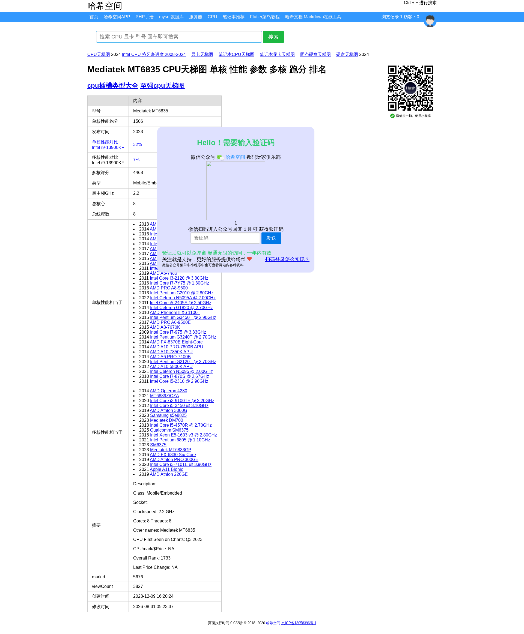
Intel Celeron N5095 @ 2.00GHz (181, 371)
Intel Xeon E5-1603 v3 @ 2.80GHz (183, 435)
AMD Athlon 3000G (168, 410)
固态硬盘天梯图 (315, 54)
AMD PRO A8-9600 (169, 288)
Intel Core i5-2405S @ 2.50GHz (180, 302)
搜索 (273, 37)
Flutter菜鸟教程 (265, 16)
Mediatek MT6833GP (170, 449)
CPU (212, 16)
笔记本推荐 (234, 16)
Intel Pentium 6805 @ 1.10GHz (180, 440)
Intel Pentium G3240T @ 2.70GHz (183, 337)
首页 (94, 16)
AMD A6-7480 (163, 273)
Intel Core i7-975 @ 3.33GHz (178, 332)
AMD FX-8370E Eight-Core (176, 342)
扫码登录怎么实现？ (287, 259)
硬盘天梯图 (347, 54)
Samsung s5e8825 (168, 415)
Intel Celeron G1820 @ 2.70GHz (181, 307)
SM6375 (158, 444)
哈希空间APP (117, 16)
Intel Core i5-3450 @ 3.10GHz (179, 405)
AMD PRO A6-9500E (170, 322)
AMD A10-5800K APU (171, 366)
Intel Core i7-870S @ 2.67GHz (179, 376)
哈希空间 (273, 623)
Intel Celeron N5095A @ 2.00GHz (183, 297)
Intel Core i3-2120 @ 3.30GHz (179, 278)
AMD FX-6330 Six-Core (173, 454)
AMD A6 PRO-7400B (170, 356)
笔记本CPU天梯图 (236, 54)
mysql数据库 (171, 16)
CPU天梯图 (98, 54)
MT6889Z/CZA (164, 395)
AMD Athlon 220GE (169, 474)
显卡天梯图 (202, 54)
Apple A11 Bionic (166, 469)
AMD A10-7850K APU (171, 351)
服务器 (195, 16)
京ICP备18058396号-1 (298, 623)
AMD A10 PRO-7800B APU (176, 347)
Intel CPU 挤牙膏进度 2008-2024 (154, 54)
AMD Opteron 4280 (168, 390)
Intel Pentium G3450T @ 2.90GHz (183, 317)
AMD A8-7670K (165, 327)
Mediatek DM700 (166, 420)
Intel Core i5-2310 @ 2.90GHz (179, 381)
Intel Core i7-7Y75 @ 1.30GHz (179, 283)
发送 (271, 238)
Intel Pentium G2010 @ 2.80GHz (181, 293)
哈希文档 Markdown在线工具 (313, 16)
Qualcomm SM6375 (169, 430)
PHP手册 (145, 16)
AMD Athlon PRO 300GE (174, 459)
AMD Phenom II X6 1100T (175, 312)
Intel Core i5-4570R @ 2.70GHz (181, 425)
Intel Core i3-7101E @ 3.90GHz (181, 464)
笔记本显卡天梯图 (277, 54)
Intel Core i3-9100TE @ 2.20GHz (182, 400)
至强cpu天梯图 (162, 85)
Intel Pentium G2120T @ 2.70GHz (183, 361)
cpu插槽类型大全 (112, 85)
